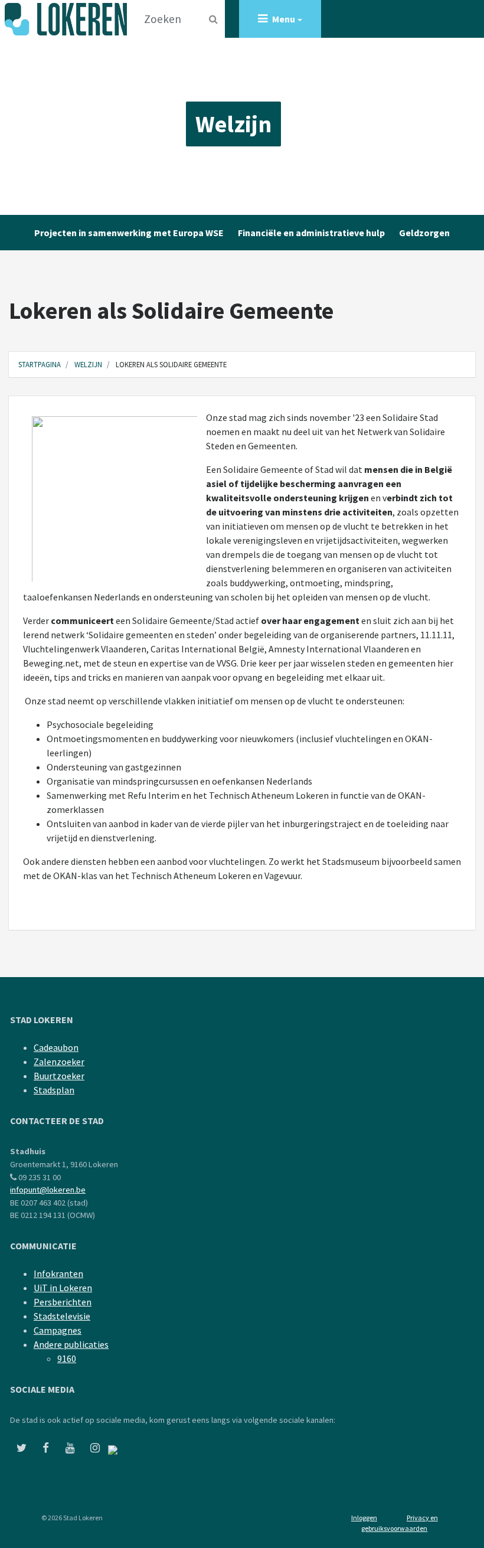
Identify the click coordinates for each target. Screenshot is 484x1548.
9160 (66, 1358)
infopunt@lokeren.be (48, 1189)
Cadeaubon (56, 1047)
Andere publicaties (71, 1344)
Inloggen (364, 1517)
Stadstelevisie (62, 1316)
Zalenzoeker (59, 1061)
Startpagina (39, 364)
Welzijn (233, 124)
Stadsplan (54, 1090)
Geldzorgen (424, 233)
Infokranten (58, 1273)
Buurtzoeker (59, 1076)
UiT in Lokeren (63, 1288)
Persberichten (62, 1302)
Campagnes (57, 1330)
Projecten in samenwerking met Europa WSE (129, 233)
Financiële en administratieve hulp (311, 233)
